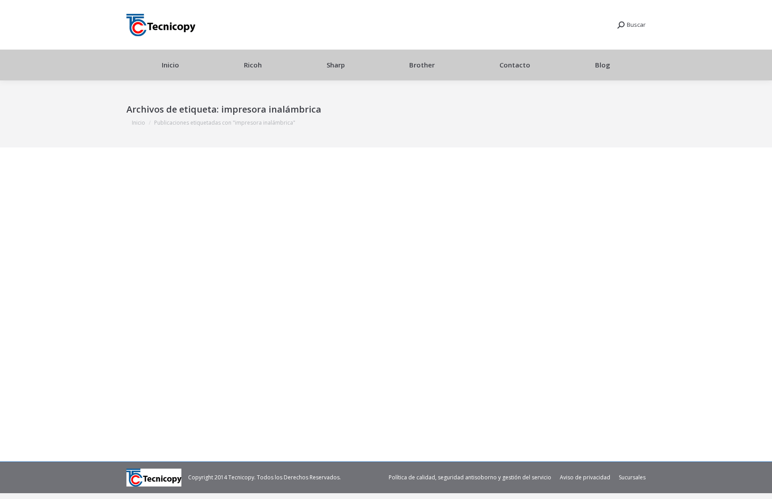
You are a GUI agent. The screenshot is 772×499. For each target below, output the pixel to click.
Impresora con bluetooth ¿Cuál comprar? (217, 370)
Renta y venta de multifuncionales (180, 386)
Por (240, 386)
